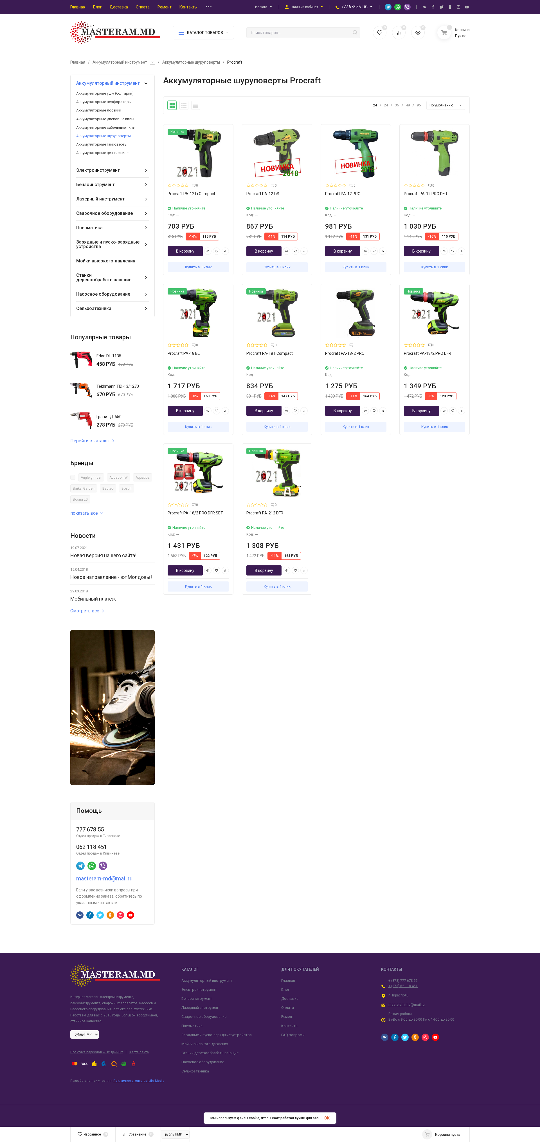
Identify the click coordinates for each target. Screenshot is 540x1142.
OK (327, 1118)
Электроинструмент (98, 170)
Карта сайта (139, 1052)
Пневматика (89, 227)
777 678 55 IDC (354, 7)
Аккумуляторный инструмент (120, 62)
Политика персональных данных (96, 1052)
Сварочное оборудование (104, 213)
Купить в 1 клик (198, 267)
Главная (77, 62)
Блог (285, 989)
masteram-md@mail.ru (104, 878)
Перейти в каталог (89, 441)
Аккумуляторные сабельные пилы (106, 127)
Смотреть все (84, 611)
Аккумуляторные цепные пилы (102, 153)
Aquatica (143, 477)
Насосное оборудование (103, 294)
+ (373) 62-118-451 (403, 986)
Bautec (108, 488)
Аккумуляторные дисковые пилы (105, 119)
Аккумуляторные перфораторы (104, 102)
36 (397, 105)
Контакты (289, 1026)
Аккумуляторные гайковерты (101, 144)
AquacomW (118, 477)
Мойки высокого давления (105, 261)
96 (419, 105)
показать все (84, 513)
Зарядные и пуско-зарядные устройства (108, 244)
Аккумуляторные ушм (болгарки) (105, 93)
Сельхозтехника (93, 308)
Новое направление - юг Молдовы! (111, 577)
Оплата (287, 1007)
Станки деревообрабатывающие (103, 277)
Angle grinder (91, 477)
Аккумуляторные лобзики (98, 110)
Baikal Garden (83, 488)
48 (408, 105)
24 (375, 105)
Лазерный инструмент (100, 199)
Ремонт (287, 1016)
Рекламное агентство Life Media (138, 1081)
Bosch (127, 488)
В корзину (185, 251)
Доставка (289, 998)
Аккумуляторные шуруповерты (191, 62)
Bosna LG (80, 499)
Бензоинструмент (95, 184)
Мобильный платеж (93, 599)
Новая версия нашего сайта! (103, 555)
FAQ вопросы (293, 1035)
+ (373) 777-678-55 (403, 981)
